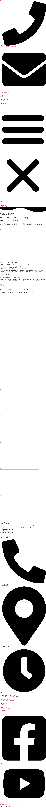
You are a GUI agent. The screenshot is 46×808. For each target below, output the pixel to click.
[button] (23, 152)
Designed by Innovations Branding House (9, 804)
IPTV (3, 100)
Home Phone (5, 99)
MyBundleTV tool (24, 268)
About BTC (4, 103)
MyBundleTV (5, 102)
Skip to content (3, 0)
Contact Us (4, 104)
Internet (3, 98)
